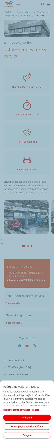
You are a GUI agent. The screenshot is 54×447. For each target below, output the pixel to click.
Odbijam (27, 435)
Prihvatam (27, 417)
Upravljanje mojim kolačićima (27, 426)
